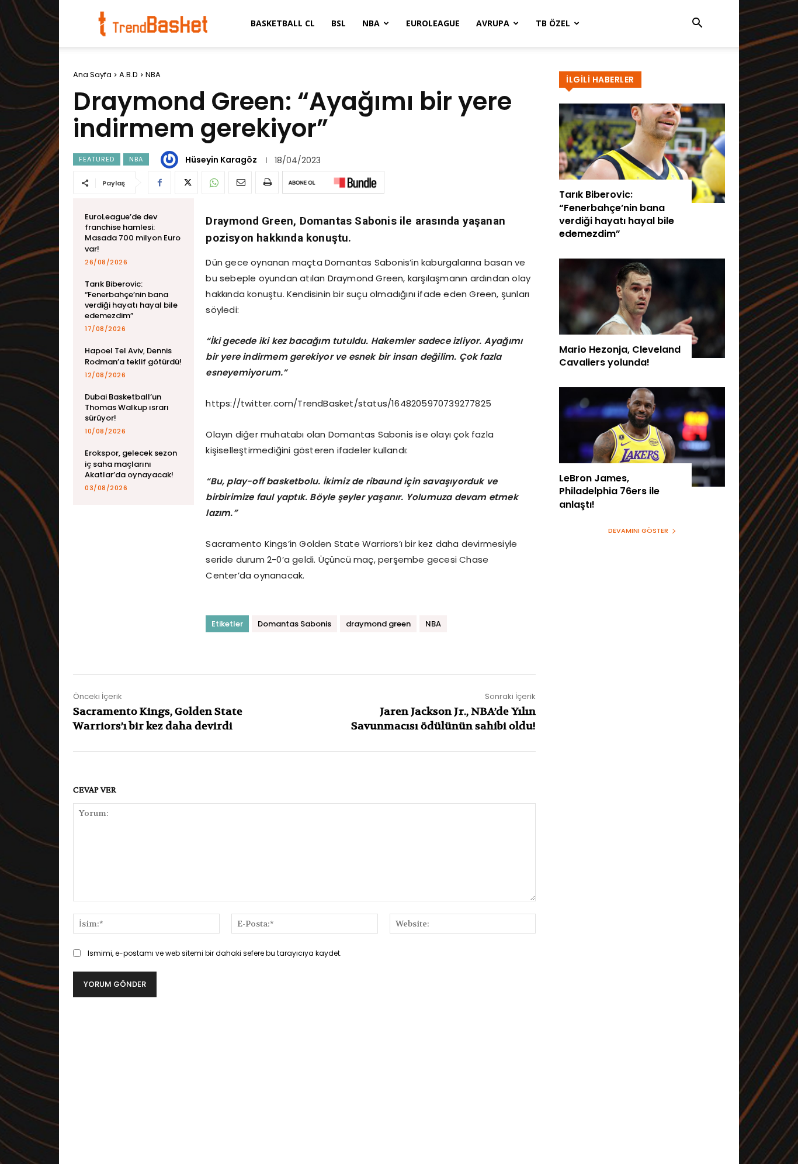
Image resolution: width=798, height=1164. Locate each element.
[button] (697, 24)
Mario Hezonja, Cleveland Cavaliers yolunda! (620, 356)
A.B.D (128, 74)
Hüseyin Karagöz (221, 160)
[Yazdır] (267, 182)
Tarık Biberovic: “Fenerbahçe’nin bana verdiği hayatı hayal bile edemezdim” (131, 300)
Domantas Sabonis (294, 623)
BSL (338, 23)
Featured (97, 159)
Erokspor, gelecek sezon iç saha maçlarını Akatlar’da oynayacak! (131, 463)
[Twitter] (186, 182)
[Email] (240, 182)
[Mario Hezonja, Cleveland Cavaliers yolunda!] (642, 308)
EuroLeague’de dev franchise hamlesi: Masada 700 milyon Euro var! (133, 232)
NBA (371, 23)
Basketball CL (283, 23)
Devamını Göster (638, 530)
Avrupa (492, 23)
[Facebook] (159, 182)
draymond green (378, 623)
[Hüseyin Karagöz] (171, 159)
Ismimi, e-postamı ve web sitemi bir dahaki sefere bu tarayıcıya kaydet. (215, 953)
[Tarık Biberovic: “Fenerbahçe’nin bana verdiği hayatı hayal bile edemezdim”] (642, 153)
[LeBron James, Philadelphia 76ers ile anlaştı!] (642, 437)
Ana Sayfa (92, 74)
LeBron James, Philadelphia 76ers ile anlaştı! (609, 491)
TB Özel (553, 23)
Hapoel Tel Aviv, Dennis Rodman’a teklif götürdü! (133, 356)
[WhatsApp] (213, 182)
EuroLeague (433, 23)
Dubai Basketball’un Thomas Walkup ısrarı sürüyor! (127, 407)
